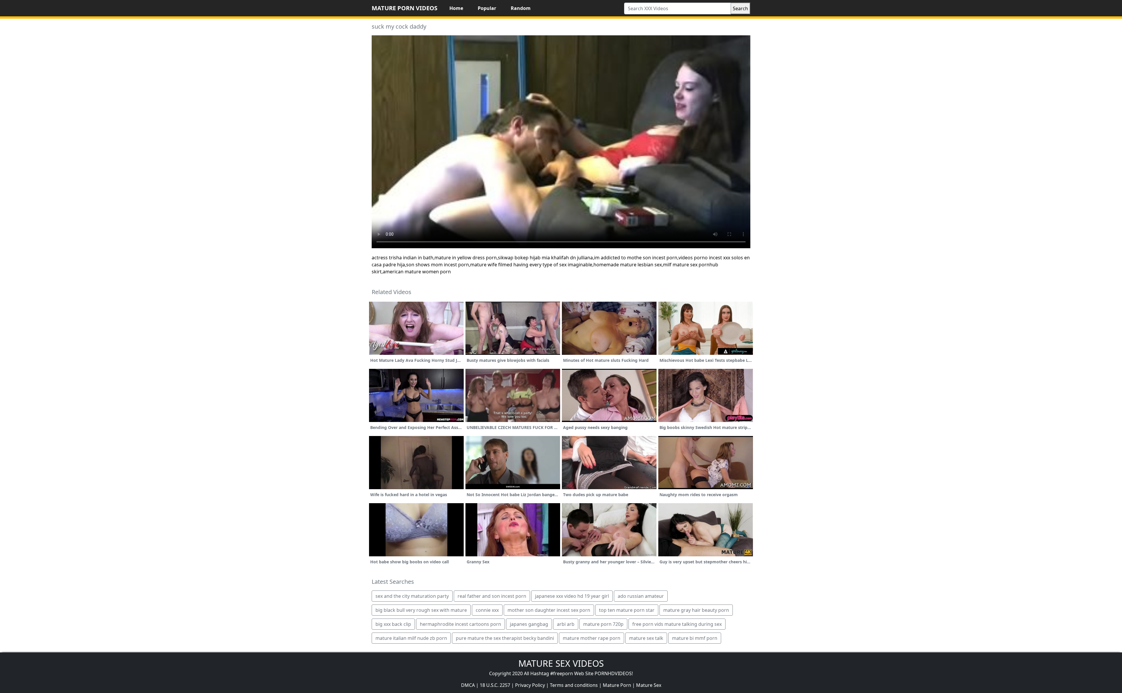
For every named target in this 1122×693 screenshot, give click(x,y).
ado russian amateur (641, 596)
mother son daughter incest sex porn (549, 610)
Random (521, 8)
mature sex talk (646, 638)
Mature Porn (617, 685)
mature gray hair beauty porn (696, 610)
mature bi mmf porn (694, 638)
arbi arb (565, 624)
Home (456, 8)
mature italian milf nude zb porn (411, 638)
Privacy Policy (530, 685)
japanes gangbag (529, 624)
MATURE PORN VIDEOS (404, 8)
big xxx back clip (393, 624)
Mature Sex (648, 685)
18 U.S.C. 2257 (495, 685)
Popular (487, 8)
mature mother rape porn (591, 638)
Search (740, 8)
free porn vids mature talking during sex (677, 624)
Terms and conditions (574, 685)
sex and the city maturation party (412, 596)
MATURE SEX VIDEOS (561, 663)
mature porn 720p (603, 624)
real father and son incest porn (492, 596)
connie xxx (487, 610)
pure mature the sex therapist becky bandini (505, 638)
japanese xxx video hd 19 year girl (572, 596)
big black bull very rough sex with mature (421, 610)
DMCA (468, 685)
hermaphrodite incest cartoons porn (460, 624)
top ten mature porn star (626, 610)
